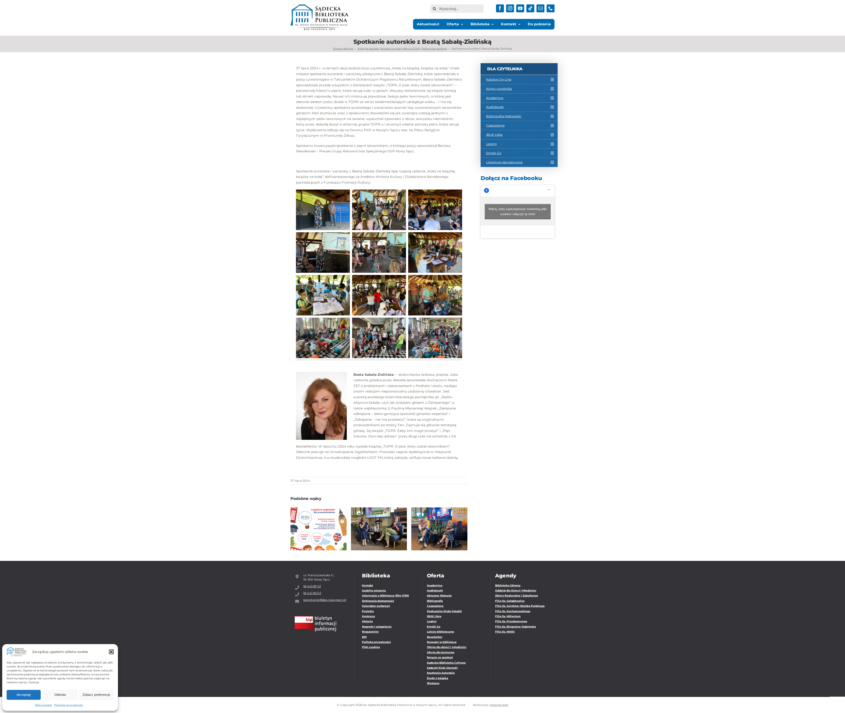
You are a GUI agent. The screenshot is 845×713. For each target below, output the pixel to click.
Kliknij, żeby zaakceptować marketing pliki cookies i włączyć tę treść (518, 211)
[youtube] (520, 8)
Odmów (60, 694)
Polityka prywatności (68, 705)
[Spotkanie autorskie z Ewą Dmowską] (439, 528)
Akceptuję (24, 694)
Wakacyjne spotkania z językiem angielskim (318, 516)
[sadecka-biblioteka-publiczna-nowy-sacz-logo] (319, 6)
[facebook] (500, 8)
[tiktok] (530, 8)
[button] (111, 652)
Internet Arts (499, 705)
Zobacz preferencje (96, 694)
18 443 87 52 (312, 586)
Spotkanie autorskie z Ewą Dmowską (439, 519)
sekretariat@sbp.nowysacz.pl (324, 600)
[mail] (540, 8)
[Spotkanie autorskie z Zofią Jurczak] (379, 528)
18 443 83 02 (312, 593)
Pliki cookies (43, 705)
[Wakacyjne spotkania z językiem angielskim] (318, 528)
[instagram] (510, 8)
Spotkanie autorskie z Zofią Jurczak (379, 519)
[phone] (551, 8)
